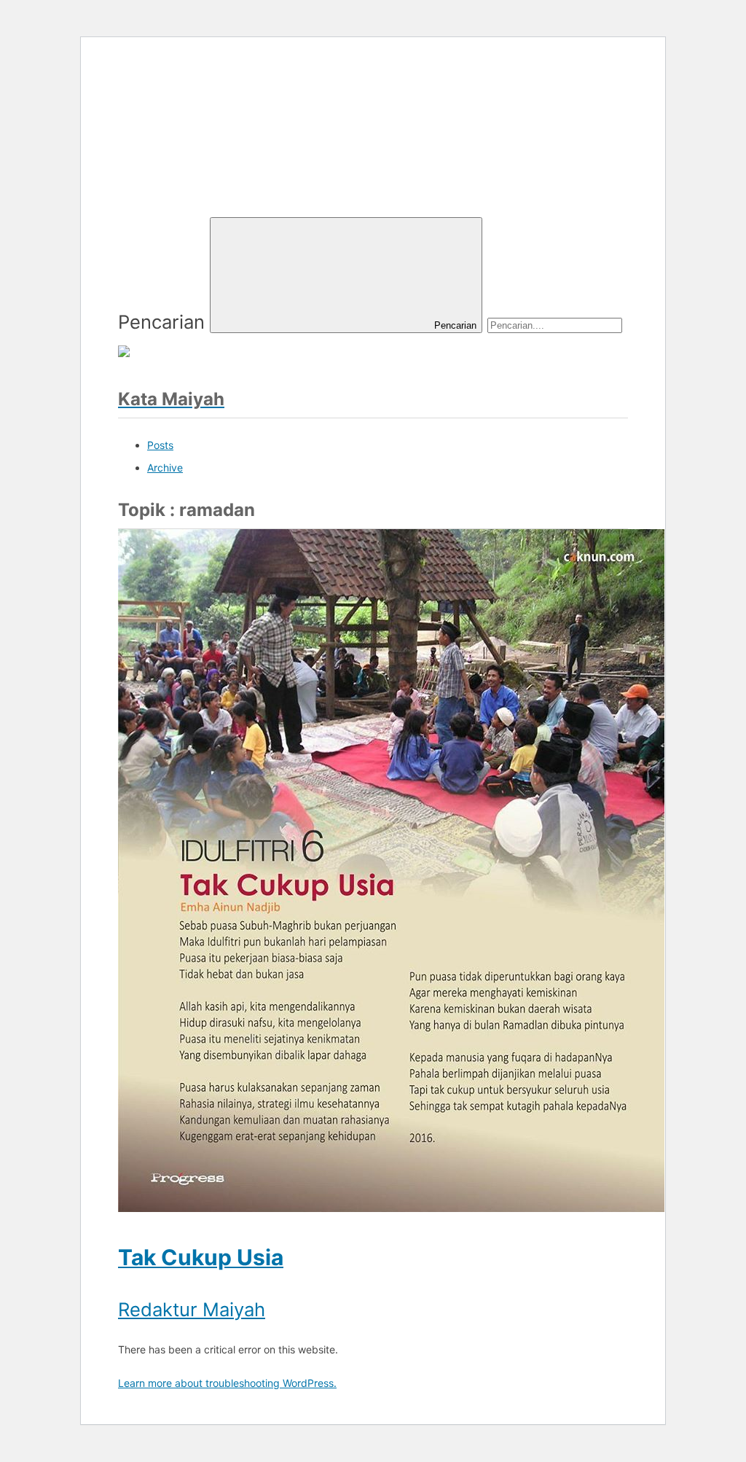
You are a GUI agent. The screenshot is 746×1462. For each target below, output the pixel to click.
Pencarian (161, 321)
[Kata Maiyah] (227, 179)
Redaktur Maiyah (191, 1309)
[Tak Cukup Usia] (391, 1205)
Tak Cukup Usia (200, 1257)
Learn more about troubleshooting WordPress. (227, 1383)
